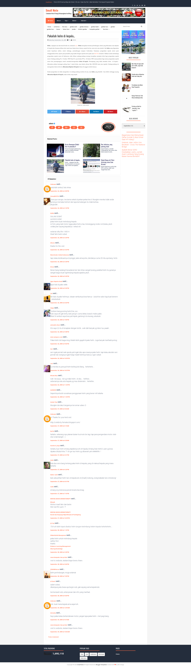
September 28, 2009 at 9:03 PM (59, 595)
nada (52, 486)
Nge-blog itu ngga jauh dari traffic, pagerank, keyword (137, 66)
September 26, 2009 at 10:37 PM (60, 370)
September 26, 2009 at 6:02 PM (59, 303)
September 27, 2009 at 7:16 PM (59, 493)
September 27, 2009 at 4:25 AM (59, 440)
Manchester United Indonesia (59, 255)
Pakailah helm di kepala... (72, 160)
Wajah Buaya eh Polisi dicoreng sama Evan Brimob (107, 162)
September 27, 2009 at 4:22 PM (59, 469)
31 (69, 40)
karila (52, 431)
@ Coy (52, 523)
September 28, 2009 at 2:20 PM (59, 552)
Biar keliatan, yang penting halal (106, 145)
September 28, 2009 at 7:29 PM (59, 576)
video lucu (83, 658)
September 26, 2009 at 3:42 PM (59, 249)
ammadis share (55, 325)
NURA (52, 213)
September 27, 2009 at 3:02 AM (59, 409)
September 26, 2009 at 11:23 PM (60, 385)
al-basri (52, 581)
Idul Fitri (96, 53)
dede (52, 460)
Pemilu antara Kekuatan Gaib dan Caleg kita (138, 75)
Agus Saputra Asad (56, 281)
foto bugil (101, 654)
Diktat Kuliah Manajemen (58, 535)
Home (51, 20)
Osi (51, 293)
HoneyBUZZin (54, 196)
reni (51, 363)
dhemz (52, 243)
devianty (53, 613)
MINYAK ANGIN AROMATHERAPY (60, 499)
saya (76, 45)
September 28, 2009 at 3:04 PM (59, 564)
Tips (66, 20)
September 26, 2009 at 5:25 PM (59, 276)
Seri (51, 349)
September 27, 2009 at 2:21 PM (59, 455)
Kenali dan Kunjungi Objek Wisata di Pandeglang (65, 514)
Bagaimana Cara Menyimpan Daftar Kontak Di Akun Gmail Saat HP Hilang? (133, 137)
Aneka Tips (53, 402)
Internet (83, 20)
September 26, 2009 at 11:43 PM (60, 397)
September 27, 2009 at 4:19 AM (59, 426)
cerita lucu (93, 654)
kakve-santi (54, 474)
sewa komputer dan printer (58, 557)
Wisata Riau (54, 375)
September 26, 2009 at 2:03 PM (59, 191)
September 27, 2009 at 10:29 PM (60, 518)
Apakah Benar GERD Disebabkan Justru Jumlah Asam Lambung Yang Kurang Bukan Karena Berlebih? (133, 153)
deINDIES (53, 390)
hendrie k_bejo (55, 445)
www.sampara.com (56, 337)
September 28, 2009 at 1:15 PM (59, 530)
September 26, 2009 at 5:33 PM (59, 288)
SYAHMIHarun (54, 569)
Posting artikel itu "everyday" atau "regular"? (136, 108)
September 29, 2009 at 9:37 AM (59, 619)
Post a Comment (53, 637)
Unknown (53, 184)
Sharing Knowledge (56, 549)
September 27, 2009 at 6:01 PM (59, 481)
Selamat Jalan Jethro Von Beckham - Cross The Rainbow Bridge (133, 144)
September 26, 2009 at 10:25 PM (60, 358)
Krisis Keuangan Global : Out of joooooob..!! (72, 145)
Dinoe (52, 267)
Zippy (52, 308)
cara (87, 654)
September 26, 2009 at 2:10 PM (59, 208)
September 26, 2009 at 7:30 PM (59, 320)
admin (51, 123)
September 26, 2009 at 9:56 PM (59, 344)
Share (69, 111)
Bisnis (74, 20)
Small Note (52, 10)
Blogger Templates (101, 664)
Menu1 (59, 20)
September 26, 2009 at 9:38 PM (59, 332)
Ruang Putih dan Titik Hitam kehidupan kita (137, 97)
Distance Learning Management (60, 546)
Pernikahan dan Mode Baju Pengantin (137, 86)
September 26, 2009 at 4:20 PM (59, 261)
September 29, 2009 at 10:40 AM (60, 632)
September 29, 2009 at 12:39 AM (60, 608)
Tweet (55, 111)
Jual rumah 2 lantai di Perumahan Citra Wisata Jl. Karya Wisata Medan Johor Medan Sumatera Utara (80, 2)
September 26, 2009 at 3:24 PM (59, 237)
